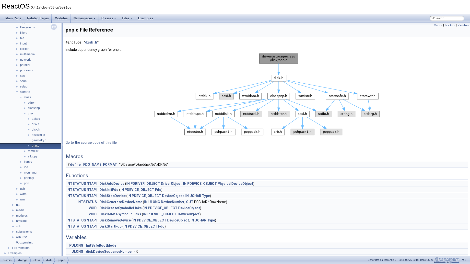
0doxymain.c (24, 242)
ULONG (154, 202)
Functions (450, 25)
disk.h (36, 129)
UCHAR (195, 196)
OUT (189, 202)
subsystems (24, 231)
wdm (23, 194)
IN (128, 184)
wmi (22, 199)
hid (22, 38)
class (27, 97)
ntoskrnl (21, 221)
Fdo (158, 190)
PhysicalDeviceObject (235, 184)
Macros (438, 25)
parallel (25, 65)
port (26, 183)
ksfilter (24, 49)
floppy (28, 162)
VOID (93, 208)
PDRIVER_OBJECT (145, 184)
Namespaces (83, 18)
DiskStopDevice (112, 196)
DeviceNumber (173, 202)
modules (22, 215)
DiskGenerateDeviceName (120, 202)
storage (25, 92)
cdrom (32, 102)
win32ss (21, 237)
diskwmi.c (38, 135)
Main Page (13, 18)
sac (22, 75)
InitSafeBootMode (101, 245)
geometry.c (39, 140)
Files (125, 18)
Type (206, 196)
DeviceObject (173, 196)
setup (23, 86)
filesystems (27, 27)
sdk (18, 226)
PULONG (76, 245)
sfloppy (32, 156)
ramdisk (33, 151)
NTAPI (92, 184)
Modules (61, 18)
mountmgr (30, 172)
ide (26, 167)
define (75, 164)
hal (18, 205)
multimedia (27, 54)
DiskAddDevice (111, 184)
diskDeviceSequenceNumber (109, 251)
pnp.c (35, 145)
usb (22, 188)
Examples (145, 18)
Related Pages (38, 18)
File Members (21, 248)
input (23, 43)
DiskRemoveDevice (115, 220)
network (25, 59)
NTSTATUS (77, 184)
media (20, 210)
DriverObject (171, 184)
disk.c (35, 124)
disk (30, 113)
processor (26, 70)
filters (23, 32)
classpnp (34, 108)
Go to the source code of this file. (92, 142)
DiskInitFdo (108, 190)
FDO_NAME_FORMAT (100, 164)
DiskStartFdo (110, 226)
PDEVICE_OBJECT (202, 184)
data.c (36, 119)
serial (23, 81)
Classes (107, 18)
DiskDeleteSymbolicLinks (120, 214)
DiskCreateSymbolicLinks (120, 208)
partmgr (29, 178)
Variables (463, 25)
